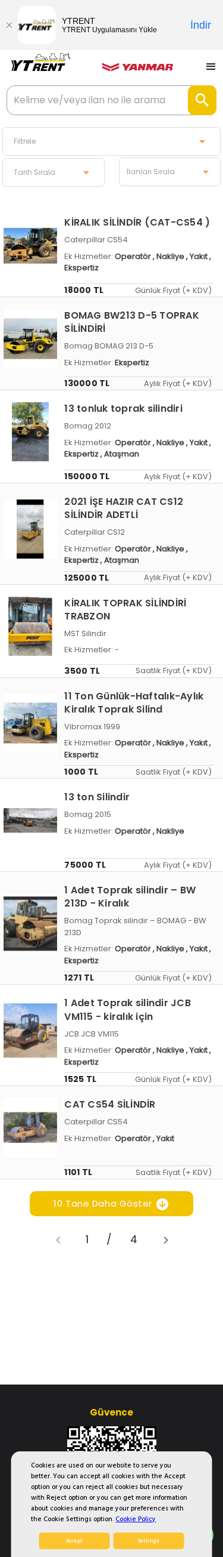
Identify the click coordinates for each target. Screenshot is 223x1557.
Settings (148, 1541)
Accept (74, 1541)
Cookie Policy (135, 1519)
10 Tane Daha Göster (104, 1203)
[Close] (8, 25)
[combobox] (111, 141)
